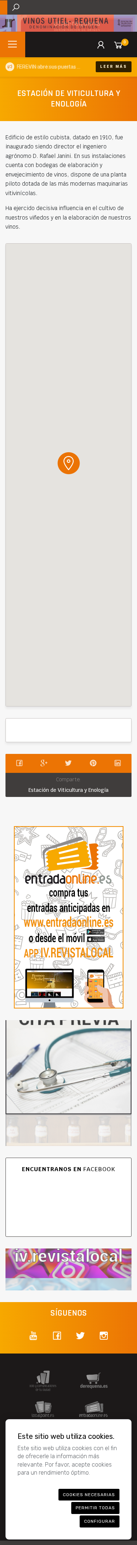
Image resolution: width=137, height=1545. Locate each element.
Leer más (113, 67)
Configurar (99, 1521)
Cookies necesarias (89, 1494)
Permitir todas (95, 1507)
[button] (68, 463)
